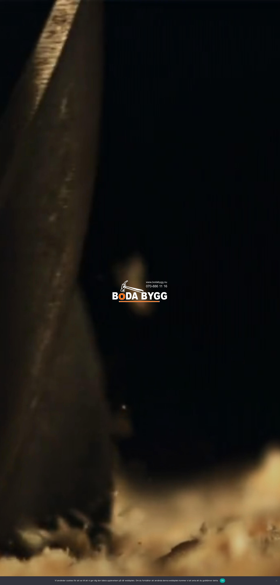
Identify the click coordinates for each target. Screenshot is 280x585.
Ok (222, 580)
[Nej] (276, 580)
